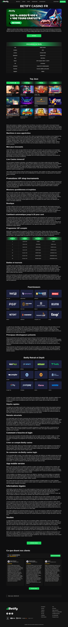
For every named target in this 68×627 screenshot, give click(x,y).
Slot (54, 82)
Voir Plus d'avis (34, 588)
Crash (40, 82)
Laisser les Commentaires (55, 555)
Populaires (12, 82)
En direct (26, 82)
